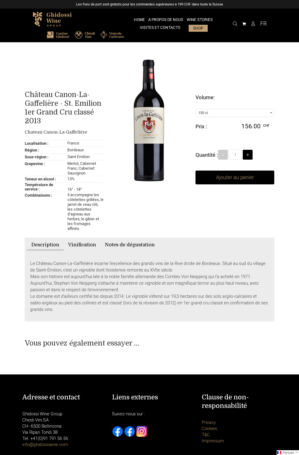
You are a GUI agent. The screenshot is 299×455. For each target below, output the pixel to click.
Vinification (82, 244)
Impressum (213, 440)
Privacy (209, 422)
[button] (288, 452)
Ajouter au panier (235, 177)
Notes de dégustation (130, 244)
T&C (206, 434)
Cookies (209, 428)
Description (45, 244)
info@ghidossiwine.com (45, 444)
